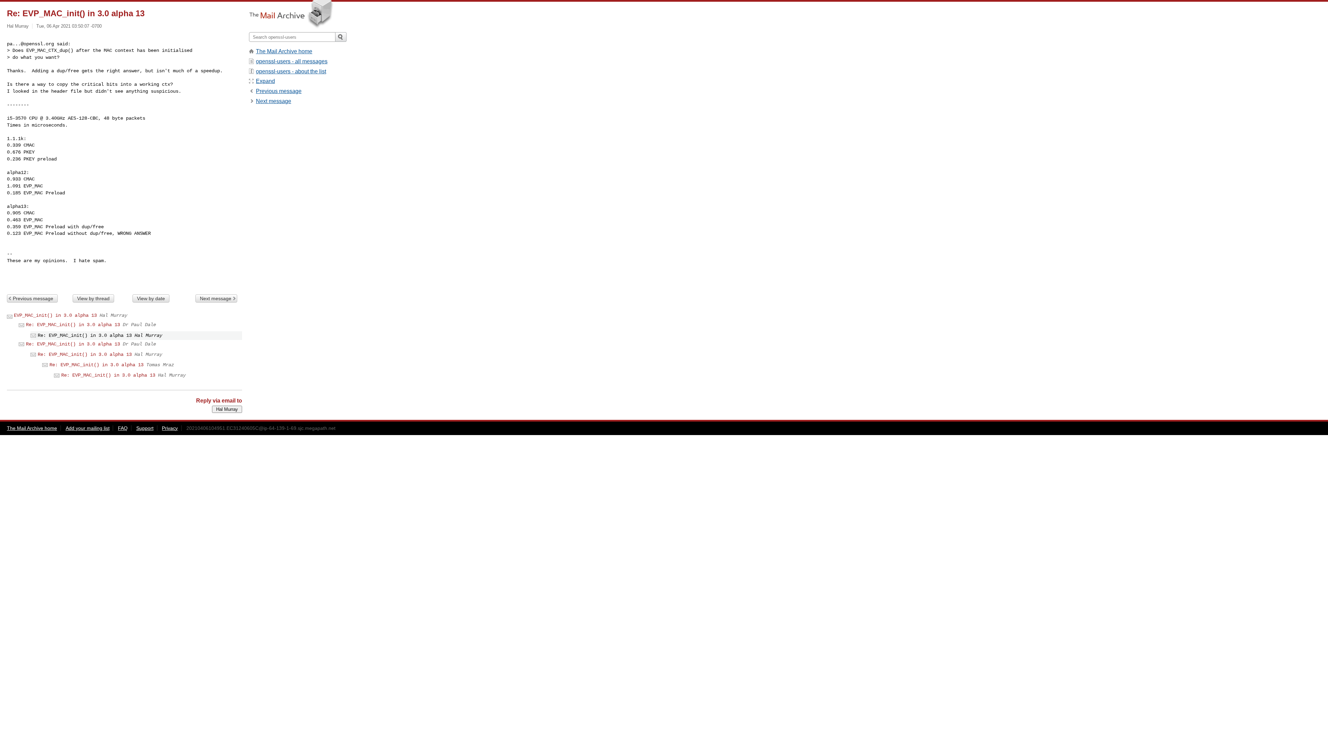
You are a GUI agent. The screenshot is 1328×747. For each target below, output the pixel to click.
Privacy (170, 428)
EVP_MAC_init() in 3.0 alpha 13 (55, 315)
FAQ (123, 428)
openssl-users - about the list (291, 71)
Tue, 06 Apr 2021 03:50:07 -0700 (69, 26)
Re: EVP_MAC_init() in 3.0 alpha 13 (73, 325)
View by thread (93, 298)
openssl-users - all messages (292, 61)
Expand (265, 81)
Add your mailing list (88, 428)
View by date (151, 298)
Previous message (33, 298)
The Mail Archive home (284, 51)
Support (145, 428)
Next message (215, 298)
